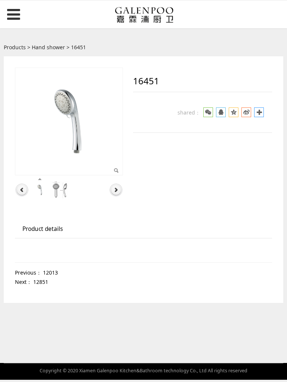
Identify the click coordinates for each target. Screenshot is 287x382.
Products (15, 47)
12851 (40, 281)
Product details (42, 229)
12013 (50, 272)
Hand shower (48, 47)
